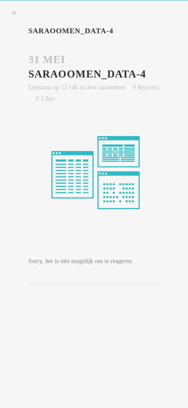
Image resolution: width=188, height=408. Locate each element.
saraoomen (112, 87)
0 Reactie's (146, 87)
